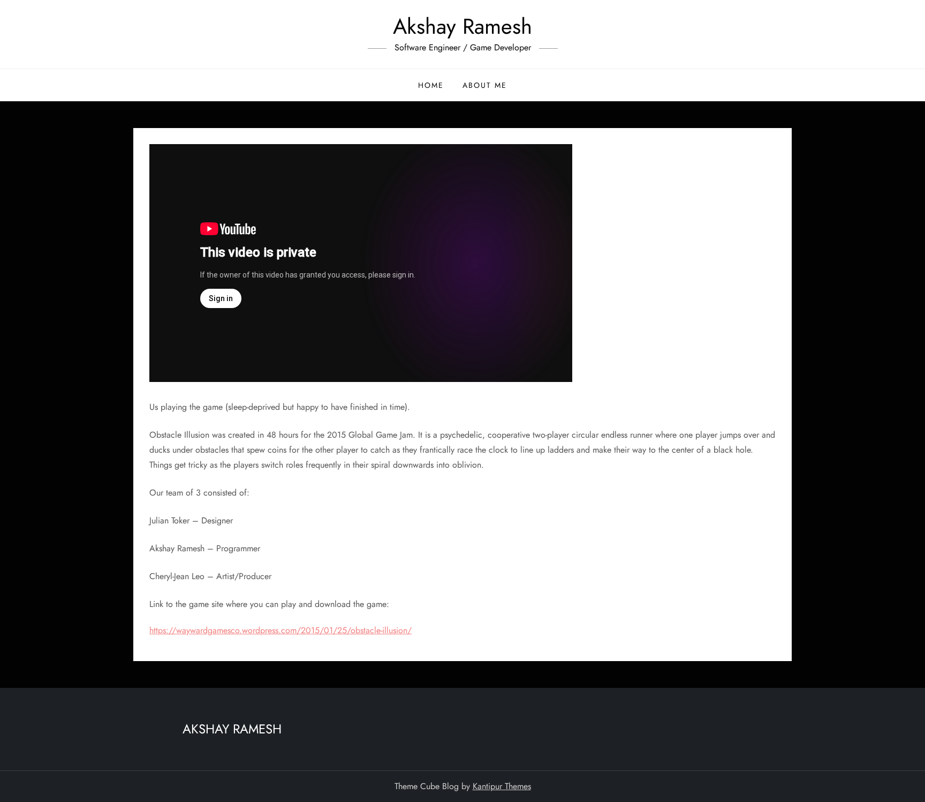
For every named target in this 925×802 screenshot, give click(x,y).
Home (431, 85)
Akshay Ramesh (462, 26)
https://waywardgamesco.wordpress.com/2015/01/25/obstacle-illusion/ (280, 630)
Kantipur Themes (502, 786)
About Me (484, 85)
